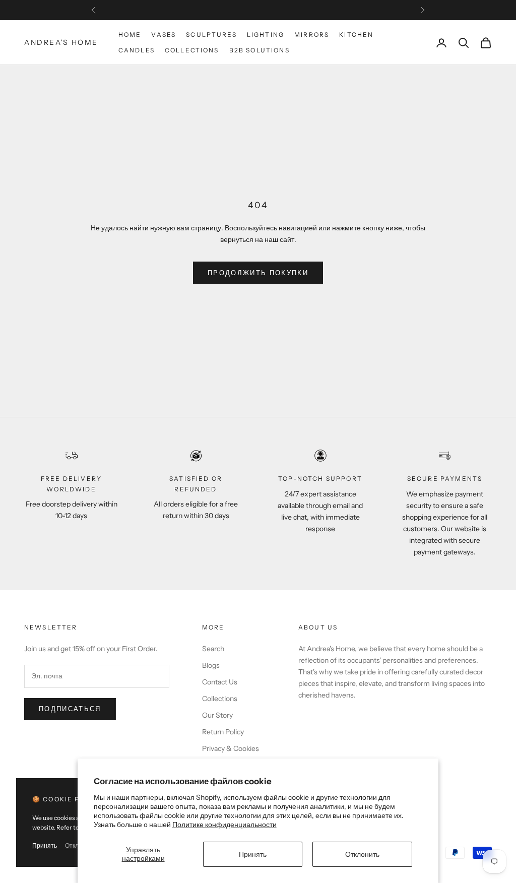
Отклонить (362, 854)
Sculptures (211, 34)
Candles (136, 50)
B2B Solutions (259, 50)
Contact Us (219, 681)
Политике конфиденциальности (224, 824)
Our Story (217, 715)
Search (213, 648)
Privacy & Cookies (230, 748)
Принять (253, 854)
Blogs (211, 665)
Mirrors (311, 34)
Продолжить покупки (258, 273)
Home (130, 34)
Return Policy (223, 731)
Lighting (265, 34)
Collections (192, 50)
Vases (163, 34)
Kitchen (356, 34)
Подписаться (70, 709)
